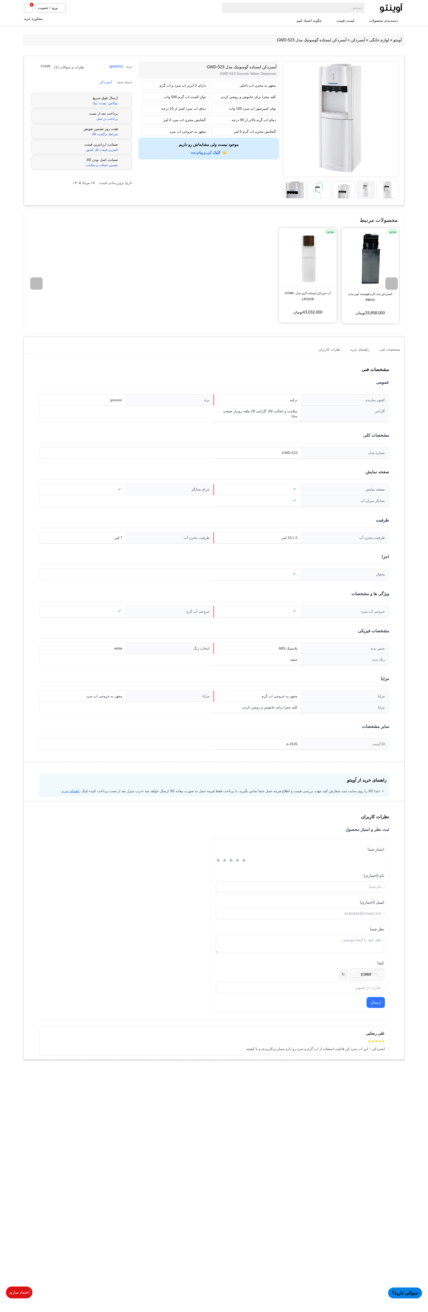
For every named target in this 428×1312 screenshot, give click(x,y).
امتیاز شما (376, 849)
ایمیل (372, 902)
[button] (391, 283)
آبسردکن (358, 40)
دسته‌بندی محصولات (383, 21)
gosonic (116, 66)
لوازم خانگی (379, 40)
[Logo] (384, 8)
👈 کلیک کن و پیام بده (209, 152)
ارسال (376, 1002)
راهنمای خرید (359, 349)
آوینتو (397, 40)
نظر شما (377, 929)
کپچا (380, 963)
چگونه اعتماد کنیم (309, 21)
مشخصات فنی (389, 349)
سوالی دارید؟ (405, 1292)
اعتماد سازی (19, 1292)
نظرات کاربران (329, 349)
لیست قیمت (345, 21)
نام (374, 875)
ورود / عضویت (47, 8)
